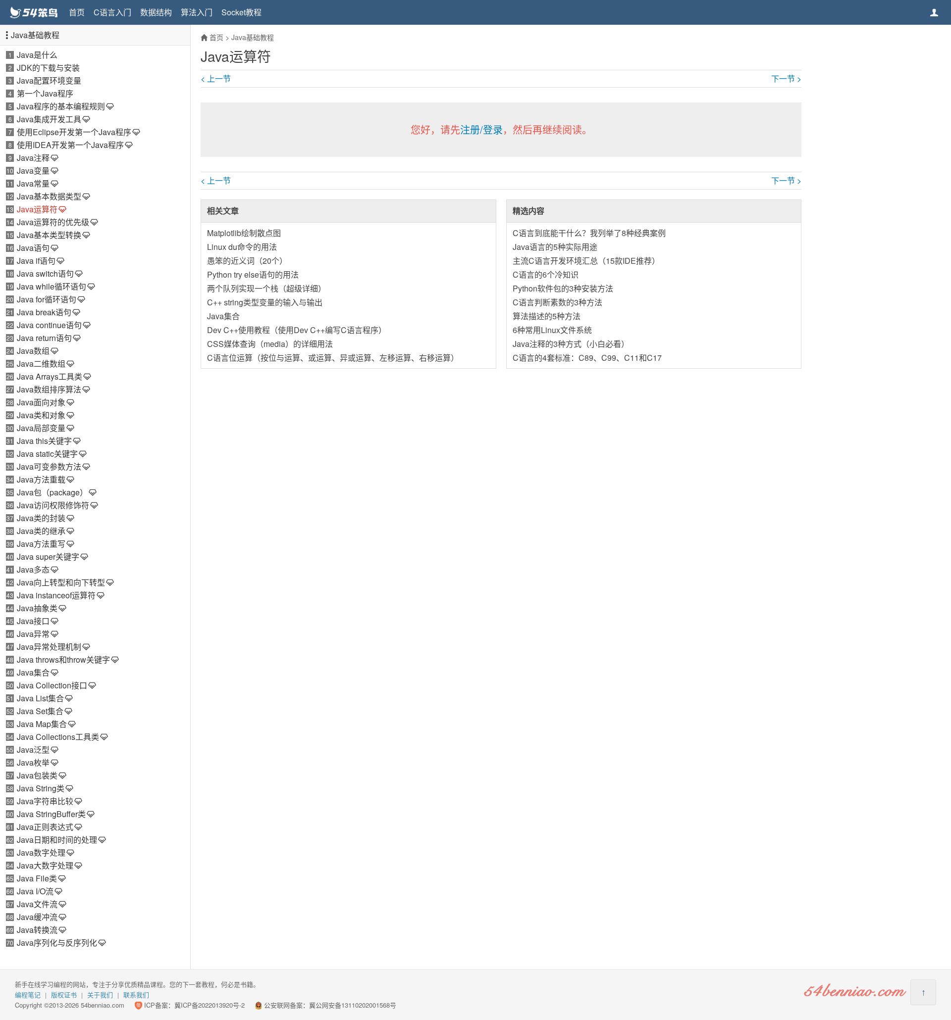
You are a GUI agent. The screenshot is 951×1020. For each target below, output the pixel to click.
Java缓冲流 (37, 917)
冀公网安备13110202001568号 (352, 1005)
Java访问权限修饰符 (53, 505)
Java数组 (33, 350)
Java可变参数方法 (49, 466)
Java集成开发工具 (49, 119)
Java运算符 (37, 209)
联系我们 (136, 994)
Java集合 (33, 672)
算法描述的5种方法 (547, 316)
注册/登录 (481, 129)
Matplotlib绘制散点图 (244, 233)
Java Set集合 (40, 711)
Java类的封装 (41, 518)
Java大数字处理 (45, 865)
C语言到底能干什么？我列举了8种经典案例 (589, 233)
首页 (77, 12)
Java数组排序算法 (49, 389)
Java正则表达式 (45, 826)
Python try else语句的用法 (253, 274)
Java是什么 (37, 54)
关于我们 (100, 994)
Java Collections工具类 (58, 736)
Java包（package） (52, 492)
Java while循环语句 (51, 286)
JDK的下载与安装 (48, 67)
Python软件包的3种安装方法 (563, 288)
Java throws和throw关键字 (63, 659)
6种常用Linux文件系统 (552, 330)
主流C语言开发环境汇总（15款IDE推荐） (586, 260)
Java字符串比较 (45, 801)
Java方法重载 (41, 479)
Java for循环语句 (46, 299)
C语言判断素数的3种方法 (557, 302)
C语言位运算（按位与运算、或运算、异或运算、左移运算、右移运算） (333, 357)
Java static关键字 (47, 453)
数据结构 (156, 12)
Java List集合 (40, 698)
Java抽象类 (37, 608)
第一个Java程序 (45, 93)
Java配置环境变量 (49, 80)
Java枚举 (33, 762)
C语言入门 (112, 12)
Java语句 (33, 247)
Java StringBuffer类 (51, 814)
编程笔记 (28, 994)
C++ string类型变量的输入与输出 (264, 302)
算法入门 (196, 12)
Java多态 (33, 569)
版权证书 (64, 994)
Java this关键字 (44, 440)
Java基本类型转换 (49, 235)
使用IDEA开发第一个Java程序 (70, 144)
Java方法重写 (41, 543)
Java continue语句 (49, 325)
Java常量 (33, 183)
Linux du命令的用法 (242, 246)
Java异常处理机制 (49, 646)
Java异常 (33, 633)
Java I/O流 (35, 891)
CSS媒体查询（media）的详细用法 (270, 343)
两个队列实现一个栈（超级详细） (266, 288)
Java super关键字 (48, 556)
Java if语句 (36, 260)
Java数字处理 (41, 852)
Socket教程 (241, 12)
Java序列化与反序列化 (57, 942)
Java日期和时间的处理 (57, 839)
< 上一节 (216, 79)
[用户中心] (934, 12)
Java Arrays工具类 (49, 376)
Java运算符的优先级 (53, 222)
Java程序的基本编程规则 (61, 106)
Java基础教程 (35, 35)
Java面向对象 (41, 402)
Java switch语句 (45, 273)
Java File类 (37, 878)
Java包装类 (37, 775)
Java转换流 (37, 929)
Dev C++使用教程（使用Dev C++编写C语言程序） (296, 330)
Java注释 (33, 157)
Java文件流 (37, 904)
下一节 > (786, 79)
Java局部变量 (41, 428)
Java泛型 (33, 749)
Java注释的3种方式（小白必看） (571, 343)
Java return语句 (44, 337)
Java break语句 (44, 312)
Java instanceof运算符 (56, 595)
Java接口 (33, 621)
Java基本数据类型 (49, 196)
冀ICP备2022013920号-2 (209, 1005)
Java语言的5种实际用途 (555, 246)
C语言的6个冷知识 (546, 274)
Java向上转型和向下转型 (61, 582)
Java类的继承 (41, 530)
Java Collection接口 (52, 685)
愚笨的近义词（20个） (247, 260)
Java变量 (33, 170)
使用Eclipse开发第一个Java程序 (74, 132)
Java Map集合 (42, 723)
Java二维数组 (41, 363)
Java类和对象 (41, 415)
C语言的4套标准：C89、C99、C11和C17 (587, 357)
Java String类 (40, 788)
